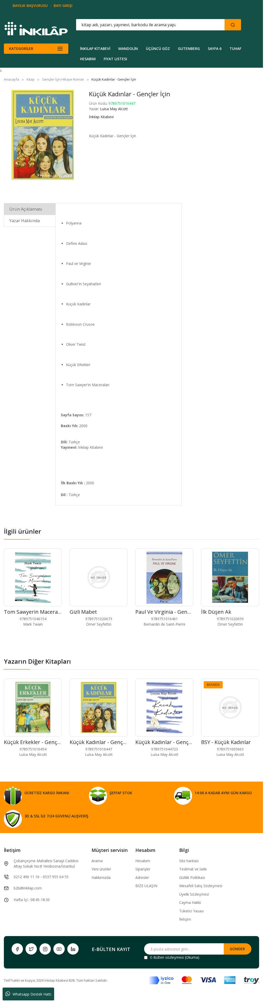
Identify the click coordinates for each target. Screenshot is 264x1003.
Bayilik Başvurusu (30, 5)
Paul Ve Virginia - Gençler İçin (170, 611)
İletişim (185, 919)
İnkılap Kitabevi (101, 116)
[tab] (30, 209)
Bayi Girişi (63, 5)
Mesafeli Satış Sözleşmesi (200, 885)
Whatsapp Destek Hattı (32, 994)
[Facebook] (17, 949)
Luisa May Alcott (114, 108)
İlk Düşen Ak (216, 611)
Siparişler (142, 869)
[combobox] (127, 24)
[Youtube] (59, 949)
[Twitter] (31, 949)
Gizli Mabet (83, 611)
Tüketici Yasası (191, 911)
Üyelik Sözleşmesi (194, 894)
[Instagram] (45, 949)
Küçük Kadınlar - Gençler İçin (104, 742)
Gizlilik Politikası (192, 877)
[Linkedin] (73, 949)
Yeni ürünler (101, 869)
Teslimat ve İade (193, 869)
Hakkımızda (101, 877)
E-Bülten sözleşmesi (167, 957)
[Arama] (233, 24)
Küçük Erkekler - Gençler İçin (38, 742)
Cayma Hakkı (190, 902)
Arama (97, 860)
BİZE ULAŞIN (146, 885)
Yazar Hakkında (24, 220)
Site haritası (189, 860)
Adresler (142, 877)
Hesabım (142, 860)
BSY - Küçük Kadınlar (226, 742)
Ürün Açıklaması (25, 209)
